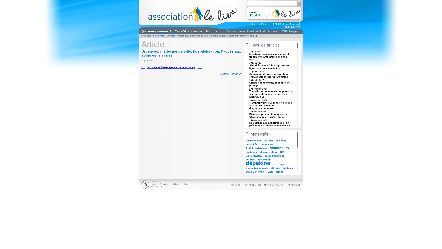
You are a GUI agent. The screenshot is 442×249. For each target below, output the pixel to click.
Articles (171, 35)
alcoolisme (266, 144)
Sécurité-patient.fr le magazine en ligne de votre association (269, 67)
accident (281, 140)
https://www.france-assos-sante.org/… (171, 67)
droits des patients (257, 168)
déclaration (264, 159)
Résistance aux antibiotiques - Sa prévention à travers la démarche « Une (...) (269, 125)
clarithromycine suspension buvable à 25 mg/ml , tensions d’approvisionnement (270, 105)
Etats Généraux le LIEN (259, 171)
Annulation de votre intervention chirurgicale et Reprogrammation (268, 75)
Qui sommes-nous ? (156, 31)
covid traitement (274, 155)
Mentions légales (273, 185)
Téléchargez (290, 31)
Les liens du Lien (252, 185)
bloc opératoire (268, 152)
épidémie (288, 168)
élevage (275, 168)
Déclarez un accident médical (245, 31)
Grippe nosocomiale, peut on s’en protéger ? (269, 84)
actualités (251, 144)
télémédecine (254, 140)
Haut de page (293, 185)
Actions (211, 31)
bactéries (251, 152)
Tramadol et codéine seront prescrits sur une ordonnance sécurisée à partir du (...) (271, 94)
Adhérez (273, 31)
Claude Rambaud (231, 73)
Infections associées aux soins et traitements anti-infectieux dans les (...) (269, 57)
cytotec (250, 159)
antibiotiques (279, 148)
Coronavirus (254, 155)
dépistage (279, 164)
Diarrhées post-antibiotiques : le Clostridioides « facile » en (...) (268, 115)
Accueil (161, 35)
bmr (282, 151)
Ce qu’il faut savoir (188, 31)
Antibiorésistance (256, 148)
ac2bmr (268, 140)
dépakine (258, 163)
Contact (235, 185)
